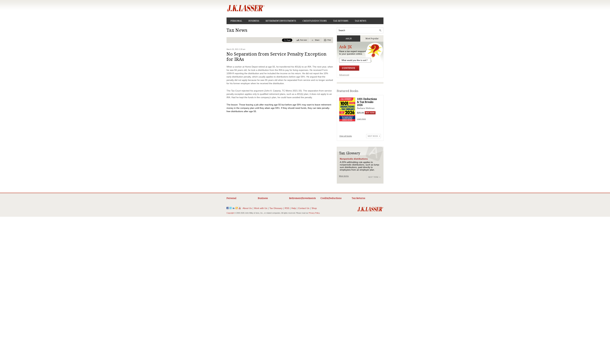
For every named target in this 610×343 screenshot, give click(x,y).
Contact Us (303, 208)
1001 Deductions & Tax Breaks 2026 (367, 102)
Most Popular (372, 38)
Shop (314, 208)
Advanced (344, 75)
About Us (247, 208)
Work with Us (260, 208)
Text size (303, 40)
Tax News (360, 21)
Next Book (373, 136)
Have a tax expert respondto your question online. (352, 52)
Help (293, 208)
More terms (344, 176)
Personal (236, 21)
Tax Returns (340, 21)
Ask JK (349, 38)
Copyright (230, 213)
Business (253, 21)
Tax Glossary (275, 208)
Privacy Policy (314, 213)
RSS (287, 208)
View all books (345, 136)
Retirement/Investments (281, 21)
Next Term (373, 177)
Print (329, 40)
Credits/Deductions (314, 21)
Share (317, 40)
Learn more (361, 119)
